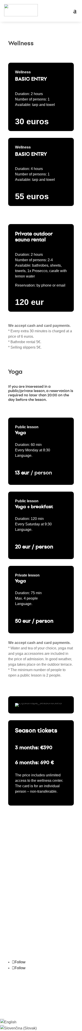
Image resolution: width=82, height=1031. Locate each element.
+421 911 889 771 (22, 867)
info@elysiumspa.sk (24, 872)
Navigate (15, 943)
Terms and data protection (53, 998)
